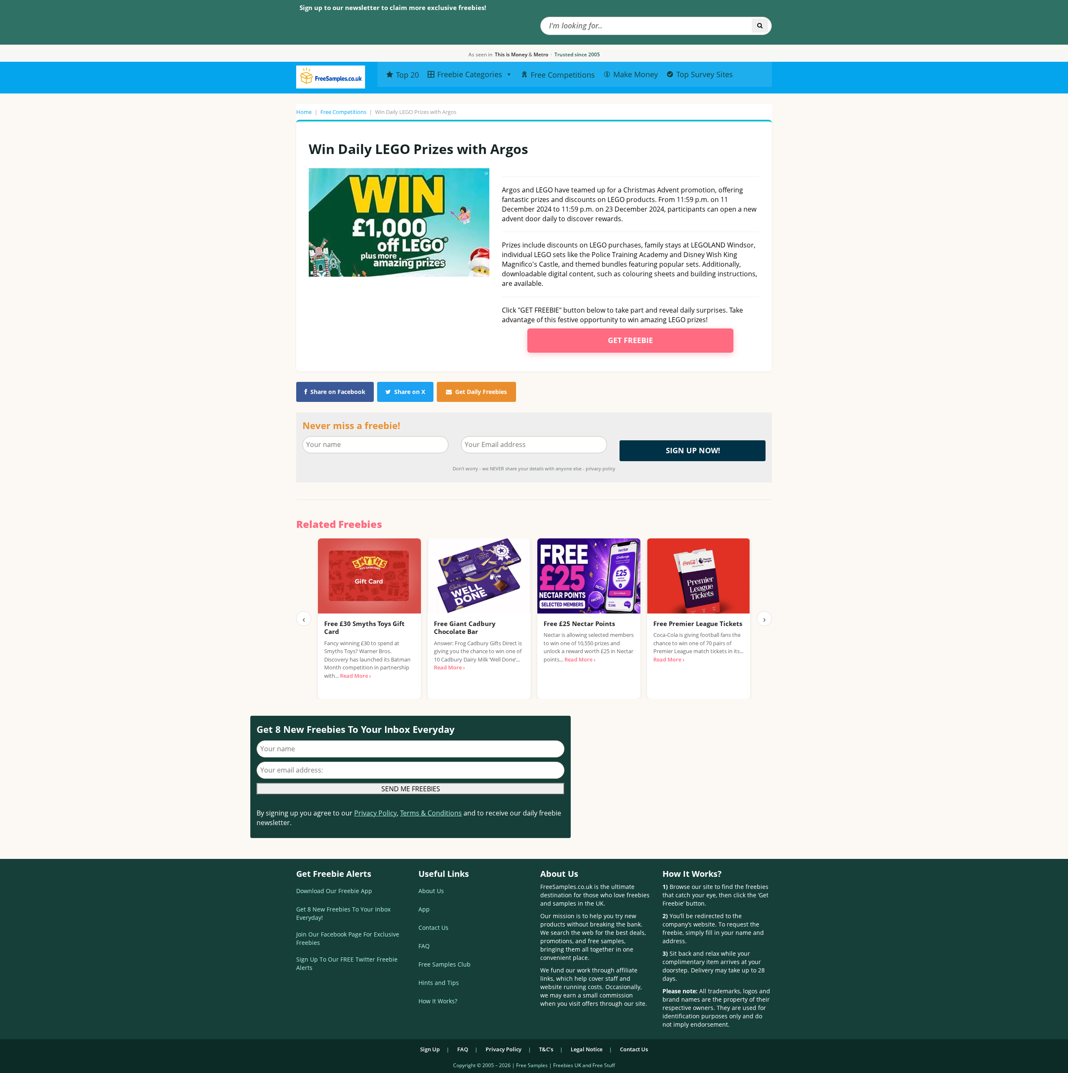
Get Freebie (630, 340)
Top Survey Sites (704, 74)
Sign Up (430, 1049)
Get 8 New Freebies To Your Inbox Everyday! (343, 913)
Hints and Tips (438, 983)
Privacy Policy (375, 813)
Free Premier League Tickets (697, 623)
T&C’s (546, 1049)
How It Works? (437, 1001)
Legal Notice (586, 1049)
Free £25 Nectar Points (579, 623)
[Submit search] (760, 25)
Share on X (409, 392)
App (424, 909)
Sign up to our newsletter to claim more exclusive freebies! (393, 7)
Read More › (355, 675)
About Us (431, 891)
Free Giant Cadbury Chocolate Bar (465, 627)
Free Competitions (343, 112)
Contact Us (433, 928)
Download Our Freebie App (334, 891)
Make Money (635, 74)
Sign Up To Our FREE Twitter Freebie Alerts (347, 963)
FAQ (424, 946)
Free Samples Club (444, 964)
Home (304, 112)
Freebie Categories (469, 74)
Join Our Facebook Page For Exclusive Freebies (347, 938)
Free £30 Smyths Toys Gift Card (364, 627)
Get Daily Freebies (481, 392)
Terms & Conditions (431, 813)
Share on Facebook (337, 392)
